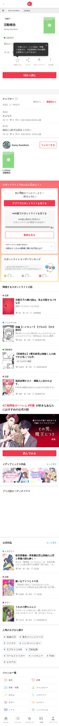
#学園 (31, 405)
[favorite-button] (17, 60)
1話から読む (29, 75)
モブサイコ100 (13, 649)
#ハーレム (21, 405)
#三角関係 (9, 405)
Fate (50, 655)
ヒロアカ (10, 661)
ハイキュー (36, 655)
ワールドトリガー (14, 655)
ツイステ (10, 643)
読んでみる (29, 453)
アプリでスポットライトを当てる (29, 203)
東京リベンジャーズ (31, 636)
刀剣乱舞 (32, 649)
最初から (37, 101)
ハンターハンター (30, 643)
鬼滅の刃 (10, 636)
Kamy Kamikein (11, 29)
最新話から (51, 101)
